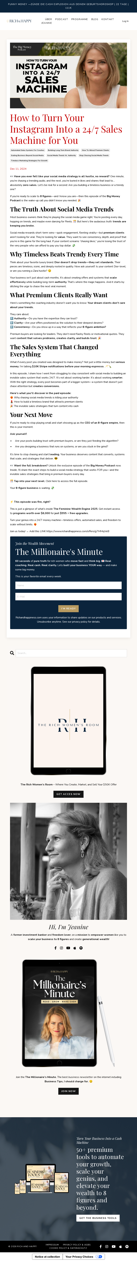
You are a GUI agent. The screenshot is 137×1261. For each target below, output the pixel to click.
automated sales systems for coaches (27, 150)
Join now (68, 1091)
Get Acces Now (68, 794)
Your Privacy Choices (79, 1256)
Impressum (52, 1244)
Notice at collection (47, 1256)
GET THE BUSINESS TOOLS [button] (98, 1218)
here (54, 481)
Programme (79, 19)
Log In (125, 21)
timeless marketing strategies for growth (29, 160)
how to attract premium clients (95, 150)
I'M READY (68, 608)
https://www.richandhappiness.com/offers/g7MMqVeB (77, 531)
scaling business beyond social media (27, 155)
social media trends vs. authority (61, 155)
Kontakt (108, 19)
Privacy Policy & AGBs (77, 1244)
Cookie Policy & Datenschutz (68, 1248)
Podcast (61, 19)
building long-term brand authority (63, 150)
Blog (94, 19)
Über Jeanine (46, 21)
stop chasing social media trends (94, 155)
